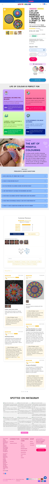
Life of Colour (8, 479)
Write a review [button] (17, 234)
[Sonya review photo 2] (27, 301)
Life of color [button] (33, 261)
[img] (8, 275)
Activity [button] (23, 261)
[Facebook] (44, 4)
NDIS (22, 455)
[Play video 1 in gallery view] (15, 33)
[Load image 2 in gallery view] (11, 33)
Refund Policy (23, 452)
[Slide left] (4, 32)
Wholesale (23, 446)
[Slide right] (23, 32)
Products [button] (29, 264)
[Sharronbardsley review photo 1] (14, 292)
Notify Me (33, 59)
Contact (22, 457)
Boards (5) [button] (10, 261)
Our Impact (12, 441)
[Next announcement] (46, 1)
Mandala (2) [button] (17, 261)
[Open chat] (45, 477)
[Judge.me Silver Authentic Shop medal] (21, 250)
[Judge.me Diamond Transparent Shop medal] (27, 250)
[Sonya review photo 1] (35, 289)
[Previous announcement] (2, 1)
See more (31, 43)
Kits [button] (28, 261)
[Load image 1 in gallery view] (7, 33)
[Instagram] (43, 4)
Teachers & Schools (13, 443)
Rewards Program (24, 448)
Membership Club (24, 450)
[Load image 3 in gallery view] (20, 33)
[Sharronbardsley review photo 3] (9, 306)
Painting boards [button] (16, 264)
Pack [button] (39, 261)
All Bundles (32, 443)
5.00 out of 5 (28, 220)
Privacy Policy (23, 454)
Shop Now (31, 1)
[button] (2, 4)
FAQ (21, 443)
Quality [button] (34, 264)
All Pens (31, 441)
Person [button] (23, 264)
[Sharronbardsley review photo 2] (6, 306)
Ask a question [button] (32, 234)
